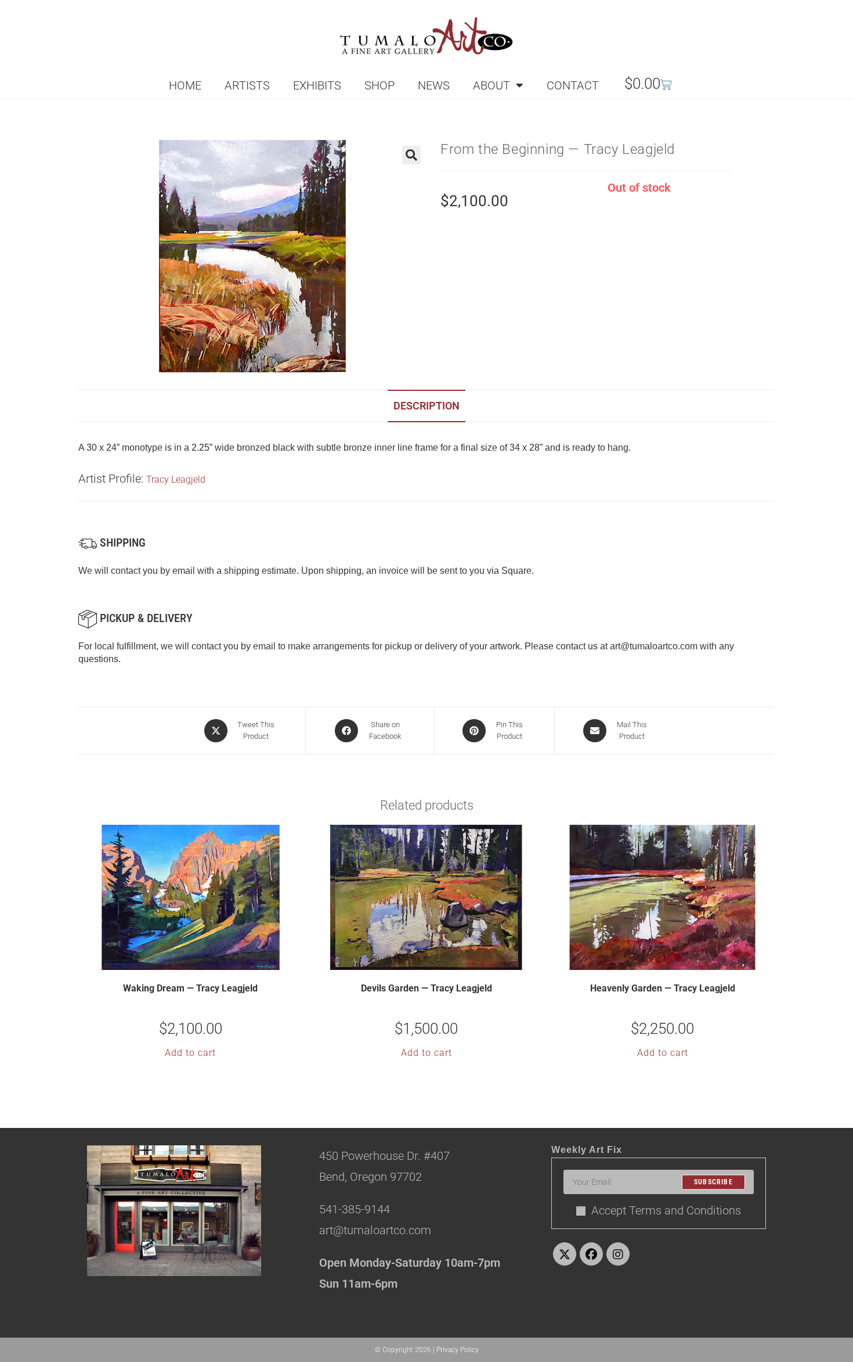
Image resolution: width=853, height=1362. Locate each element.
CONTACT (573, 85)
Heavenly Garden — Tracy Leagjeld (662, 988)
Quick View (197, 960)
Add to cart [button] (190, 1052)
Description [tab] (426, 406)
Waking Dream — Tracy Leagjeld (190, 988)
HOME (185, 85)
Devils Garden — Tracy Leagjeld (426, 988)
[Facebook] (591, 1254)
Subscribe (713, 1182)
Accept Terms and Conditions (666, 1210)
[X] (564, 1254)
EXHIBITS (317, 85)
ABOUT (491, 85)
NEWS (434, 85)
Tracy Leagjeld (175, 479)
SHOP (379, 85)
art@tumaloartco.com (653, 646)
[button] (411, 155)
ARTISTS (247, 85)
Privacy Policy (457, 1350)
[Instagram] (618, 1254)
